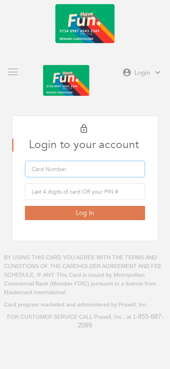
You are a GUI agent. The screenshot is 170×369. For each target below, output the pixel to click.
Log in (85, 213)
